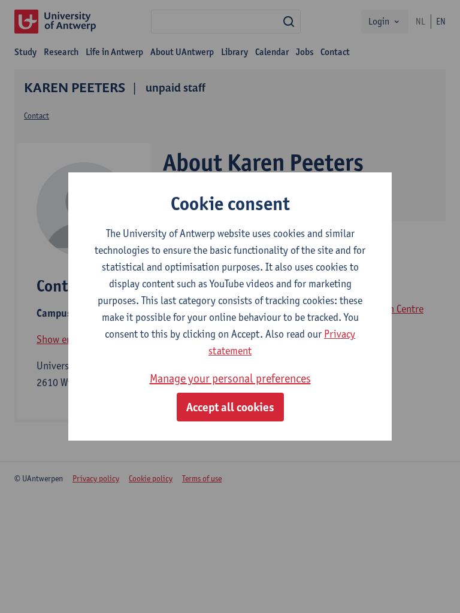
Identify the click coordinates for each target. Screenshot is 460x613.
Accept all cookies (230, 407)
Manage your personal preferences (230, 378)
